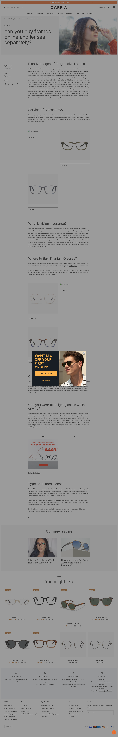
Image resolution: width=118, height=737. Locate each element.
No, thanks (46, 381)
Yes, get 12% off (46, 374)
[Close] (84, 353)
